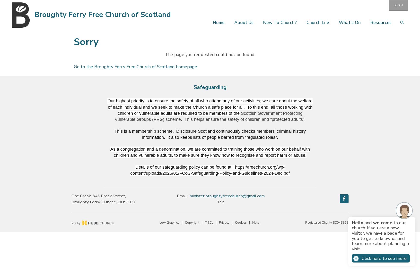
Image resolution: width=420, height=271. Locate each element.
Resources (381, 22)
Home (219, 22)
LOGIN (398, 5)
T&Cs (209, 223)
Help (255, 223)
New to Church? (280, 22)
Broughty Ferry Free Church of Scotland (103, 15)
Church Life (317, 22)
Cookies (241, 223)
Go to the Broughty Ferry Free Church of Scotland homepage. (136, 67)
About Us (244, 22)
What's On (350, 22)
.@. (227, 196)
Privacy (224, 223)
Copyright (192, 223)
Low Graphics (169, 223)
